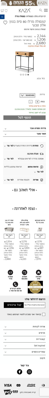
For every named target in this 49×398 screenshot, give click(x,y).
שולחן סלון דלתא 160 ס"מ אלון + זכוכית (24, 223)
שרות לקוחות (39, 326)
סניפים (42, 333)
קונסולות (30, 16)
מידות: (42, 94)
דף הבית (42, 16)
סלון (36, 16)
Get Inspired (39, 345)
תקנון (42, 358)
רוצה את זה (40, 236)
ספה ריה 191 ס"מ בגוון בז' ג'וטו (9, 223)
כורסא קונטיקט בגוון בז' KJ (40, 221)
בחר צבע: (41, 78)
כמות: (42, 102)
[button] (2, 17)
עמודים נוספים (38, 352)
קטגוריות (40, 339)
